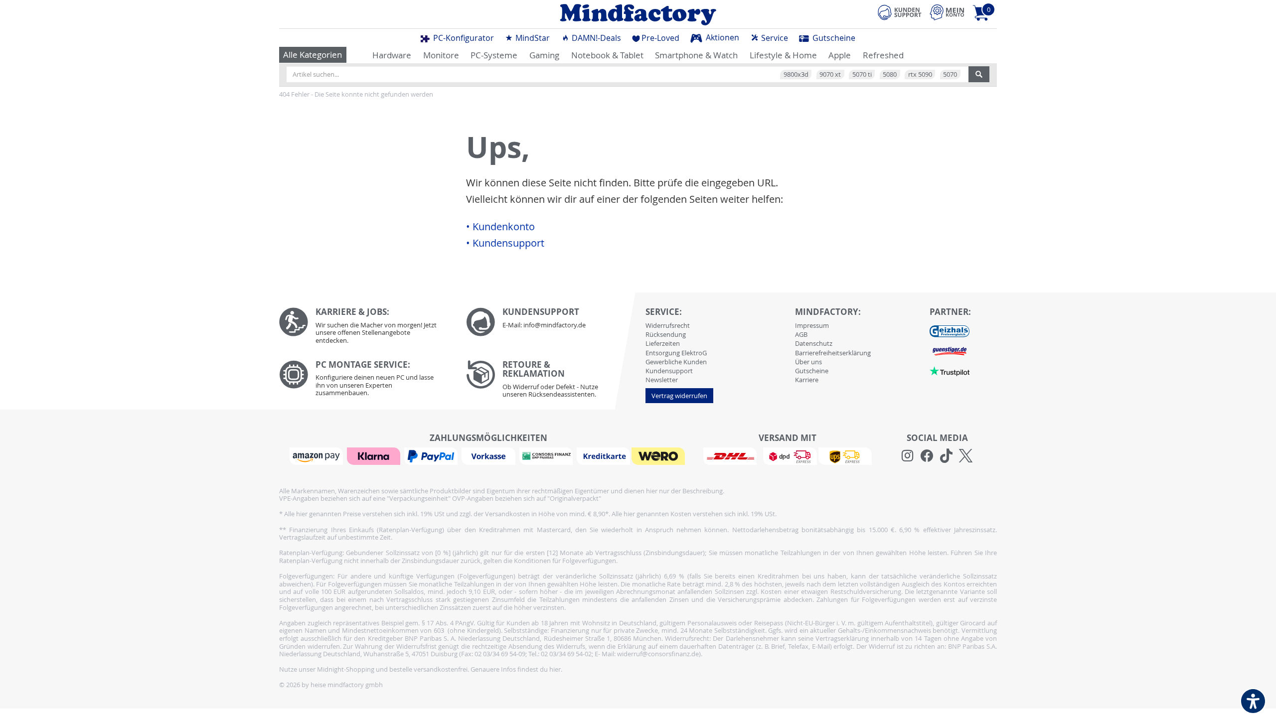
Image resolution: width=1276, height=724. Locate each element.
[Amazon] (317, 455)
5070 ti (862, 74)
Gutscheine (832, 37)
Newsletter (661, 379)
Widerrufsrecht (667, 325)
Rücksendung (665, 334)
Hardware (391, 55)
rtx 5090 (920, 74)
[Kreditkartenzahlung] (603, 455)
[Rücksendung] (552, 381)
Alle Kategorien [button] (312, 54)
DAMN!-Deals (595, 37)
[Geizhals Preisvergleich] (949, 330)
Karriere (806, 379)
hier (555, 669)
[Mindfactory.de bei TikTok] (946, 456)
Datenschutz (813, 343)
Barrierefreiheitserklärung (833, 352)
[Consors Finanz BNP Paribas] (547, 455)
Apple (839, 55)
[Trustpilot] (949, 370)
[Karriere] (365, 328)
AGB (801, 334)
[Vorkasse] (489, 455)
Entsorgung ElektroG (676, 352)
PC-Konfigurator (462, 37)
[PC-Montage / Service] (365, 381)
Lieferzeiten (662, 343)
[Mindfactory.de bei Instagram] (907, 456)
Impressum (812, 325)
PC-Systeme (494, 55)
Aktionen (721, 37)
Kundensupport (669, 370)
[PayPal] (432, 455)
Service (773, 37)
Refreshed (883, 55)
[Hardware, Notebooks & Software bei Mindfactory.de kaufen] (638, 14)
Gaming (544, 55)
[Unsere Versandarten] (787, 455)
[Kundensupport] (899, 11)
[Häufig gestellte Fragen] (552, 321)
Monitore (441, 55)
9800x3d (796, 74)
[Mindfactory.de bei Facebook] (927, 456)
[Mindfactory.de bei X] (965, 456)
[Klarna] (375, 455)
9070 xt (830, 74)
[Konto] (947, 12)
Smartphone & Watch (696, 55)
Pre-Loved (660, 37)
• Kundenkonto (500, 226)
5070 (950, 74)
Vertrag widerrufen (679, 395)
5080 (890, 74)
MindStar (531, 37)
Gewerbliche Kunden (676, 361)
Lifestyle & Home (783, 55)
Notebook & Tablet (607, 55)
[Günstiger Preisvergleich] (949, 350)
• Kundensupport (505, 243)
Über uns (808, 361)
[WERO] (659, 455)
